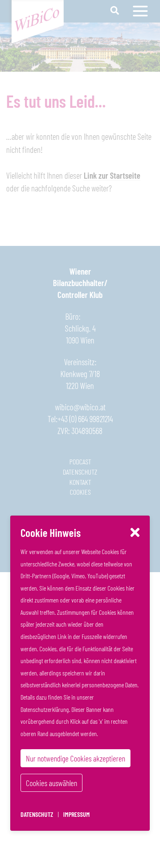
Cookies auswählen (51, 783)
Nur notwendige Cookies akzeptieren (75, 758)
